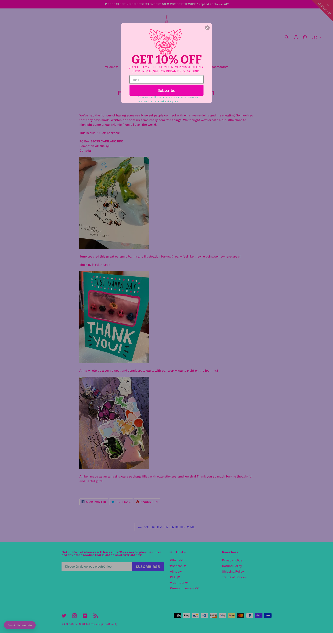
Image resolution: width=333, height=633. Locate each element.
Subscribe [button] (166, 90)
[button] (207, 27)
